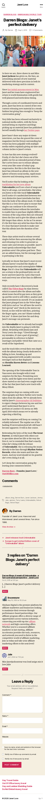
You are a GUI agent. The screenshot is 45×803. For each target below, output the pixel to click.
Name (5, 716)
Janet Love (22, 5)
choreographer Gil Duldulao (28, 400)
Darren (10, 30)
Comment (6, 695)
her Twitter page (32, 130)
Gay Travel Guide (10, 780)
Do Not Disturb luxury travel (14, 789)
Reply (5, 591)
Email (5, 726)
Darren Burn (8, 471)
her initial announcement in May (23, 89)
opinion (12, 500)
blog (12, 498)
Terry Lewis (20, 500)
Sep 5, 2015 (22, 30)
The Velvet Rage (16, 289)
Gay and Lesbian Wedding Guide (17, 786)
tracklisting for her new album (16, 184)
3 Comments (37, 30)
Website (5, 737)
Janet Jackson (30, 498)
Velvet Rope (14, 503)
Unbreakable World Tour (30, 14)
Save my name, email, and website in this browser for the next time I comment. (22, 748)
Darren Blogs (9, 14)
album (7, 498)
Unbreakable (30, 500)
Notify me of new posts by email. (17, 759)
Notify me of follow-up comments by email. (20, 754)
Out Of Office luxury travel (14, 783)
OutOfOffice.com (10, 474)
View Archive (8, 527)
